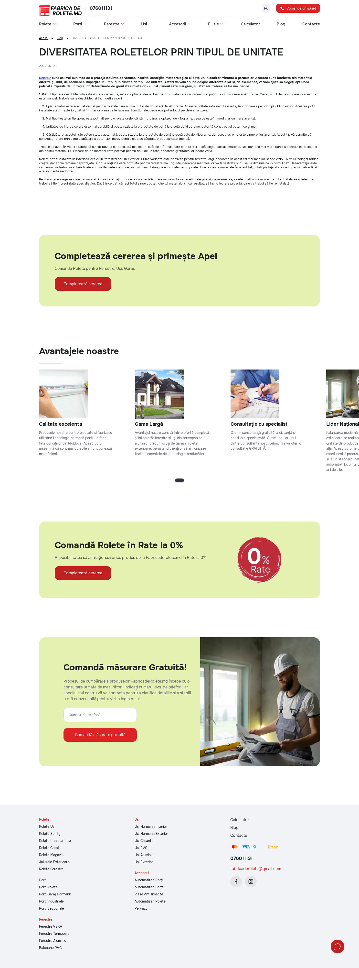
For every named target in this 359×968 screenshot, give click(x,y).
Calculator (250, 24)
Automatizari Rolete (150, 901)
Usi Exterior (144, 862)
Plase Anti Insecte (149, 894)
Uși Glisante (144, 840)
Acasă (43, 38)
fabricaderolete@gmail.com (255, 868)
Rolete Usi (47, 826)
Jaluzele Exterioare (54, 862)
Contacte (311, 24)
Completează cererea (82, 283)
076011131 (101, 8)
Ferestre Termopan (54, 933)
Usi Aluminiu (144, 855)
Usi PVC (141, 848)
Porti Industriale (51, 901)
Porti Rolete (48, 887)
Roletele (45, 78)
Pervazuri (142, 908)
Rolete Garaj (49, 848)
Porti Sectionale (51, 908)
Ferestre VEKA (50, 926)
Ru (266, 8)
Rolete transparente (55, 840)
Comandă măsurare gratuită (100, 734)
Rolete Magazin (51, 855)
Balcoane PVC (50, 948)
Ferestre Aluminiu (52, 940)
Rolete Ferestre (51, 869)
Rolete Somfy (49, 833)
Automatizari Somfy (150, 887)
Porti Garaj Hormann (55, 894)
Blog (281, 24)
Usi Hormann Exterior (151, 833)
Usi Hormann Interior (151, 826)
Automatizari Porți (149, 880)
